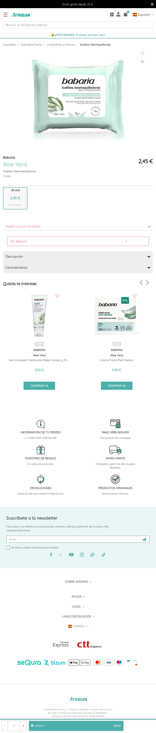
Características (16, 267)
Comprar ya (39, 386)
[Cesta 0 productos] (126, 14)
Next (147, 282)
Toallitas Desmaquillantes (95, 44)
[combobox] (78, 24)
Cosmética (9, 44)
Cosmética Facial (31, 44)
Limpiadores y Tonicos (61, 44)
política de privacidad (46, 547)
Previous (141, 282)
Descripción (14, 256)
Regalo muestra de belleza (22, 226)
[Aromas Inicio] (20, 14)
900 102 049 (49, 437)
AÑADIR (77, 724)
